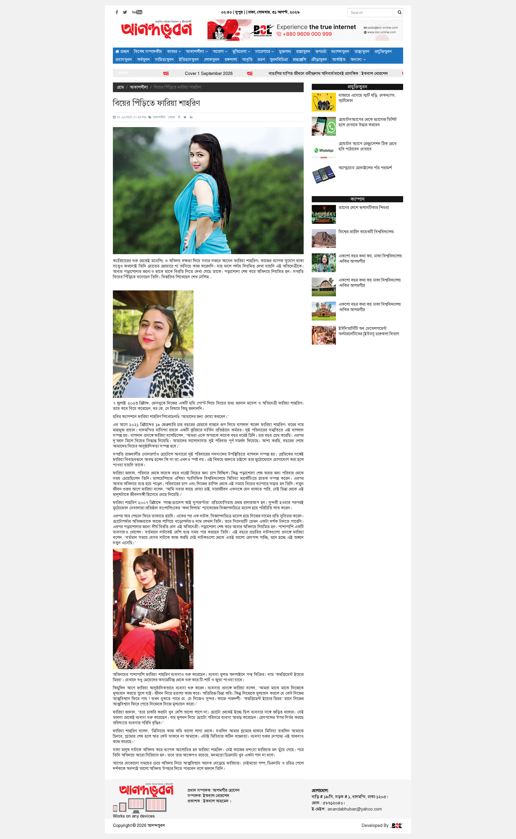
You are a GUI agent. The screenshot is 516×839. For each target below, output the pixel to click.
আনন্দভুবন (156, 825)
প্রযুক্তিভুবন (383, 51)
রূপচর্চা (321, 51)
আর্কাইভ (338, 59)
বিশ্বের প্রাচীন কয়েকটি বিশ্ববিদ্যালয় (366, 232)
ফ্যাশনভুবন (340, 51)
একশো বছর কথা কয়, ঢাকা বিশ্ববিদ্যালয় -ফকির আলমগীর (370, 258)
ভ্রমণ (261, 59)
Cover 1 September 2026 (177, 73)
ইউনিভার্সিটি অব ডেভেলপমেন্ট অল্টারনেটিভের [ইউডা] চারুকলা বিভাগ (369, 331)
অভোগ (219, 51)
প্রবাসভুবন (124, 59)
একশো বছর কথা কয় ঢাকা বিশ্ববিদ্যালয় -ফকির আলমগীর (370, 283)
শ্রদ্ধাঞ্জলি (299, 59)
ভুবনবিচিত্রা (279, 59)
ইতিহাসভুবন (189, 59)
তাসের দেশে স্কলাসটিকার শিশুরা (364, 207)
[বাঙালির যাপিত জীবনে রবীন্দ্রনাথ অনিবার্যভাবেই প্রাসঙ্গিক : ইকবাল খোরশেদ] (219, 73)
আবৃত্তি (247, 59)
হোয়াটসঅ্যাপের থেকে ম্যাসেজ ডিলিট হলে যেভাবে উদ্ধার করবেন (368, 122)
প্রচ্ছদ (124, 51)
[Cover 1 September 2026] (135, 73)
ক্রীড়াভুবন (319, 59)
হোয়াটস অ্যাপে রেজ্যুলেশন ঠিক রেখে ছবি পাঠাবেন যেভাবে (367, 146)
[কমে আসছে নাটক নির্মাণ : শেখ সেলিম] (374, 73)
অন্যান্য (356, 59)
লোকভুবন (212, 59)
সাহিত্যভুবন (164, 59)
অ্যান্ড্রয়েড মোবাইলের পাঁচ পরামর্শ (365, 168)
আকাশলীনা (195, 51)
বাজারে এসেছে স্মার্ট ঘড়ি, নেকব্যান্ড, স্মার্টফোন (367, 98)
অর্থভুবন (143, 59)
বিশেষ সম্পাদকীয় (148, 51)
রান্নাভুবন (303, 51)
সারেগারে (263, 51)
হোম (120, 87)
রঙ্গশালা (231, 59)
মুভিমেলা (240, 51)
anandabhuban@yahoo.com (355, 809)
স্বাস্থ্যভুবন (362, 51)
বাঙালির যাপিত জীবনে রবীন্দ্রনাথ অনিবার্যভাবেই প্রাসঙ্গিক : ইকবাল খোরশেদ (296, 73)
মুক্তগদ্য (285, 51)
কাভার (172, 51)
